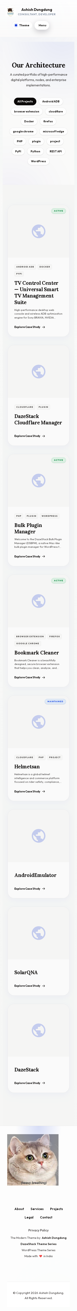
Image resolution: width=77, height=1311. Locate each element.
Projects (56, 1209)
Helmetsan (27, 766)
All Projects (25, 101)
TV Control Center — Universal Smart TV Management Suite (36, 293)
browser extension (26, 111)
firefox (48, 121)
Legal (29, 1217)
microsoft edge (53, 131)
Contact (46, 1217)
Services (37, 1209)
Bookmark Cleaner (36, 653)
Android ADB (51, 101)
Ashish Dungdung (36, 10)
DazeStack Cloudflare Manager (38, 419)
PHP (20, 141)
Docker (29, 121)
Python (35, 151)
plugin (36, 141)
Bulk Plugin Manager (28, 528)
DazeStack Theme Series (38, 1244)
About (19, 1209)
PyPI (18, 151)
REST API (56, 151)
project (55, 141)
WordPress (38, 161)
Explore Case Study (27, 327)
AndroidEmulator (35, 875)
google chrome (23, 131)
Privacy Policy (38, 1230)
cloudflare (56, 111)
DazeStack (26, 1070)
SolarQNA (26, 972)
